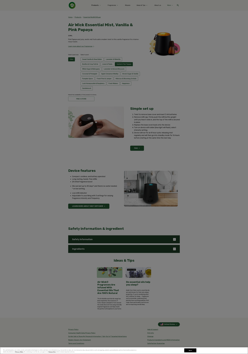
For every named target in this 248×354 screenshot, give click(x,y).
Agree (190, 350)
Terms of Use (52, 352)
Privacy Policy (19, 352)
